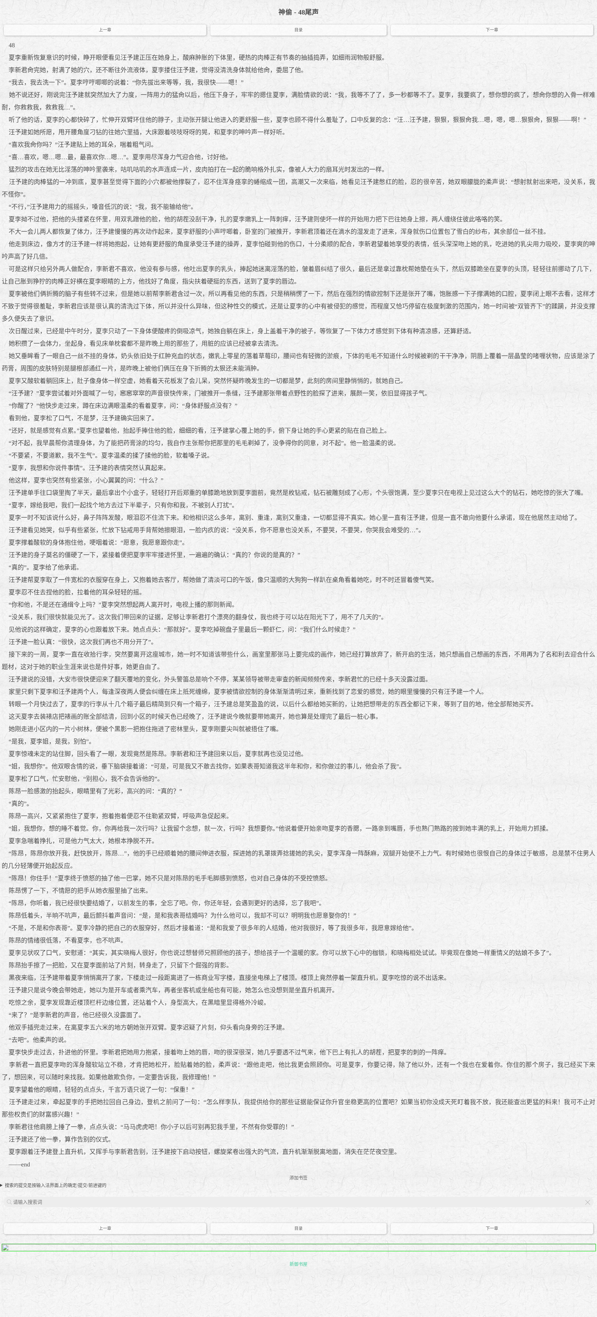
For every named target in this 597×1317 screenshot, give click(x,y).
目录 (298, 30)
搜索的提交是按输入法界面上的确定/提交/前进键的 (55, 1185)
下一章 (492, 30)
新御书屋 (298, 1264)
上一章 (105, 30)
